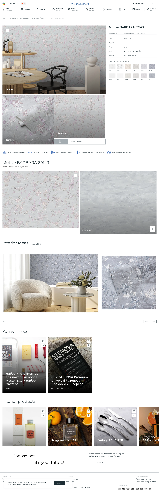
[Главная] (80, 3)
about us (100, 463)
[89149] (79, 283)
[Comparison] (156, 3)
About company (74, 479)
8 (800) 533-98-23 (139, 4)
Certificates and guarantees (146, 482)
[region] (54, 85)
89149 (39, 244)
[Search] (148, 4)
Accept (59, 483)
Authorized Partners (143, 479)
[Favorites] (152, 3)
